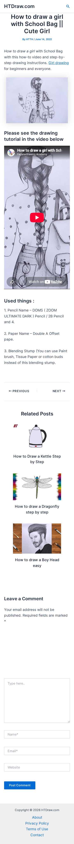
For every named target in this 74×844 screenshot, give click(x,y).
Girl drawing (59, 63)
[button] (68, 6)
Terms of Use (37, 829)
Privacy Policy (37, 823)
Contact (37, 835)
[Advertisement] (37, 653)
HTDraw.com (19, 6)
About (37, 817)
